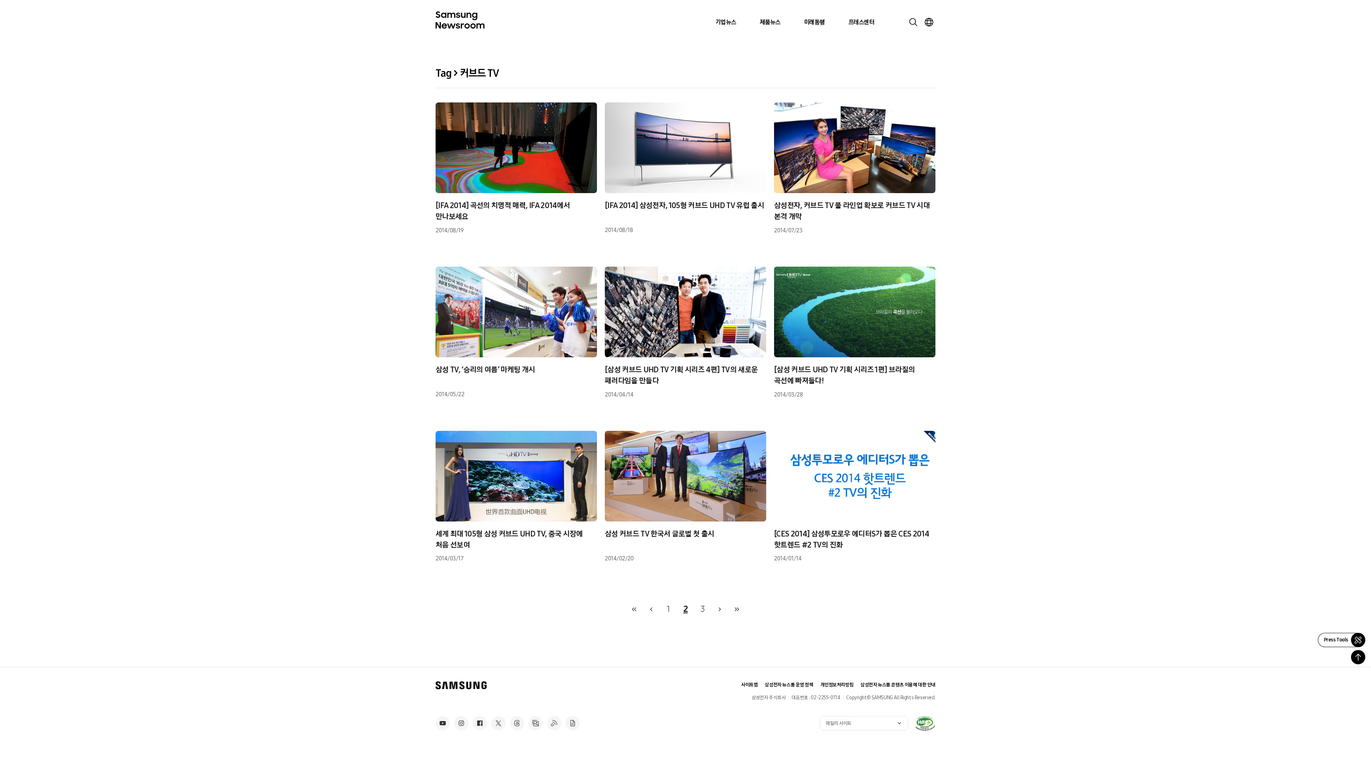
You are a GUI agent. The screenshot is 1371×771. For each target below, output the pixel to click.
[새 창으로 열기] (924, 723)
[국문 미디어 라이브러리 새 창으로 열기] (535, 723)
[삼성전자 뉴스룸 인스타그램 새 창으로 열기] (461, 723)
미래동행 (814, 22)
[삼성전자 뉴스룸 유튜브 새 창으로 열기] (443, 723)
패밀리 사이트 (839, 723)
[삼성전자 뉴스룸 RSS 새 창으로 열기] (554, 723)
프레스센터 (861, 22)
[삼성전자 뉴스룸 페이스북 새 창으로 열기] (480, 723)
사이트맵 (749, 685)
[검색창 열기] (913, 22)
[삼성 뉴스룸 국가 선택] (929, 22)
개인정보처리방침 (837, 685)
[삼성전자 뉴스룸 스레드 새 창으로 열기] (517, 723)
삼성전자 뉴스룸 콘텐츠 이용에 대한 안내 (897, 685)
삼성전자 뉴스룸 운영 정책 (789, 685)
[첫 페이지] (634, 609)
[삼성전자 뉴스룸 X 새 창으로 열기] (498, 723)
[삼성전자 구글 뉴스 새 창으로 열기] (573, 723)
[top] (1358, 657)
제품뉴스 (770, 22)
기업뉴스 (725, 22)
